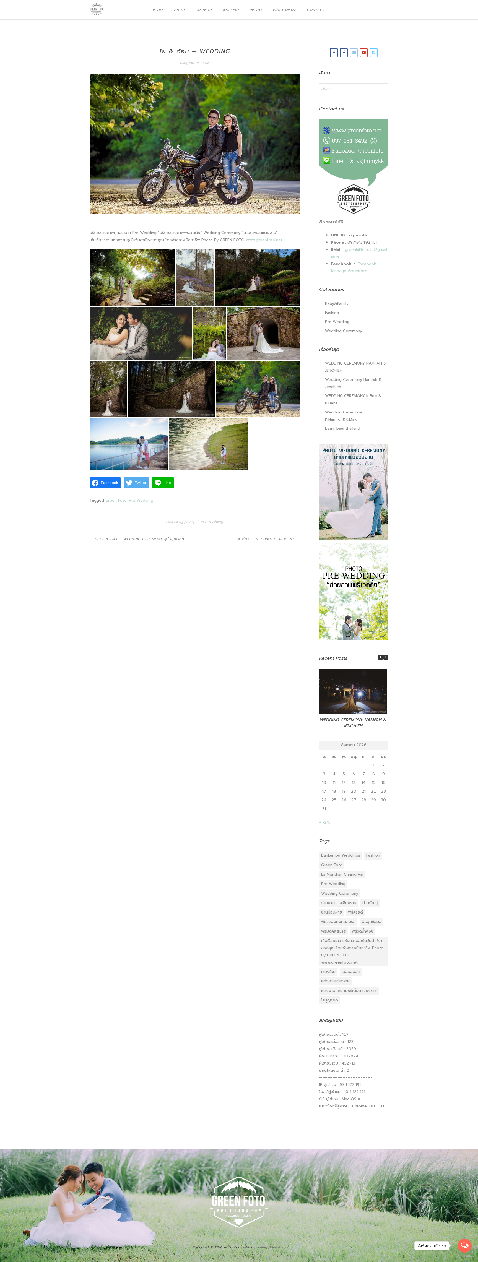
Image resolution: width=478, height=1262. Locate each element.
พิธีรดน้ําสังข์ (362, 931)
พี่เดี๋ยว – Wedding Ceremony (266, 539)
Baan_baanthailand (342, 428)
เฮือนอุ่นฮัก (351, 972)
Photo (256, 9)
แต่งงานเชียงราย (335, 981)
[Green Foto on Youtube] (364, 52)
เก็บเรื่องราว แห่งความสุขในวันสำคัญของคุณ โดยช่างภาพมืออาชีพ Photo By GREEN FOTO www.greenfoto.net (352, 951)
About (180, 9)
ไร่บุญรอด (329, 1000)
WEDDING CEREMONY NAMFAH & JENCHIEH (353, 723)
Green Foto (115, 500)
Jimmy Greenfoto (271, 1247)
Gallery (231, 9)
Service (205, 9)
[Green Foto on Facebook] (334, 52)
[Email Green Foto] (354, 52)
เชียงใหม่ (328, 972)
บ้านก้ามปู (370, 903)
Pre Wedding (141, 500)
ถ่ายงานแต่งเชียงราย (338, 903)
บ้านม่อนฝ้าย (331, 912)
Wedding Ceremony (343, 331)
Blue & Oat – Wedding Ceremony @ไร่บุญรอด (139, 539)
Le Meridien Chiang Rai (342, 874)
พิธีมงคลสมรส (333, 931)
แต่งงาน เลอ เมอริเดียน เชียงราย (349, 990)
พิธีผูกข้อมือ (371, 922)
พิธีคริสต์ (355, 912)
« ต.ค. (324, 822)
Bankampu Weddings (340, 855)
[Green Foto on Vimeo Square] (374, 52)
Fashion (332, 313)
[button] (385, 657)
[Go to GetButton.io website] (465, 1256)
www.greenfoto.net (264, 240)
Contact (316, 9)
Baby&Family (337, 303)
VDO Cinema (284, 9)
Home (158, 9)
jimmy (189, 521)
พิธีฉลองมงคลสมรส (338, 922)
